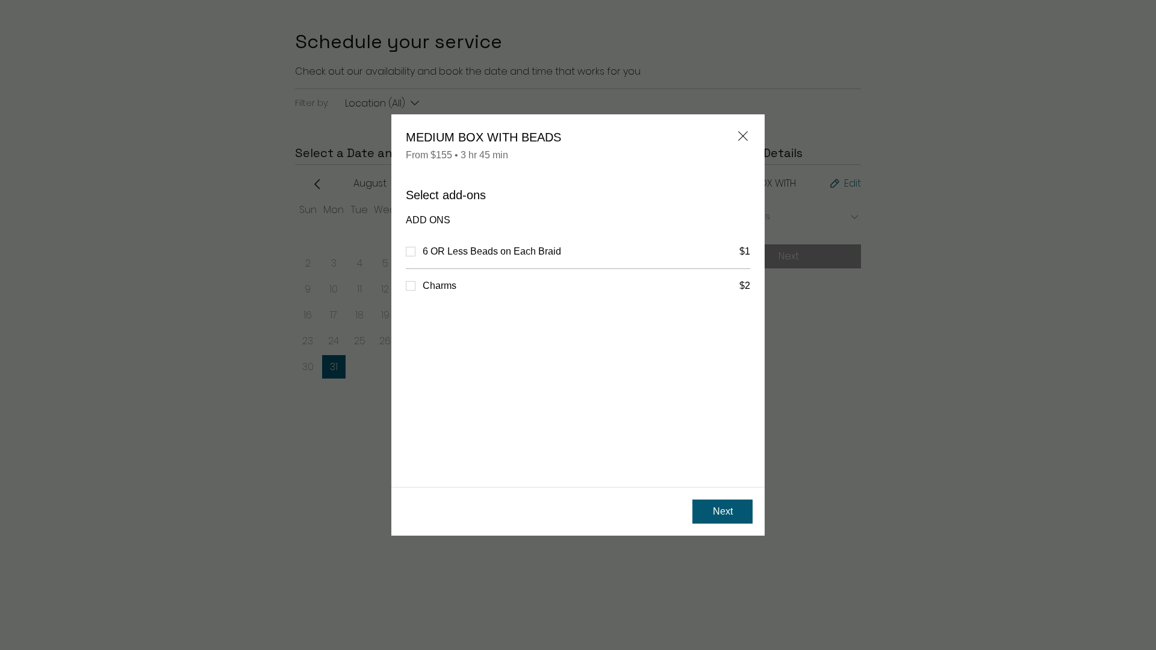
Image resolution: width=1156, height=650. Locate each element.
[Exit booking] (743, 136)
